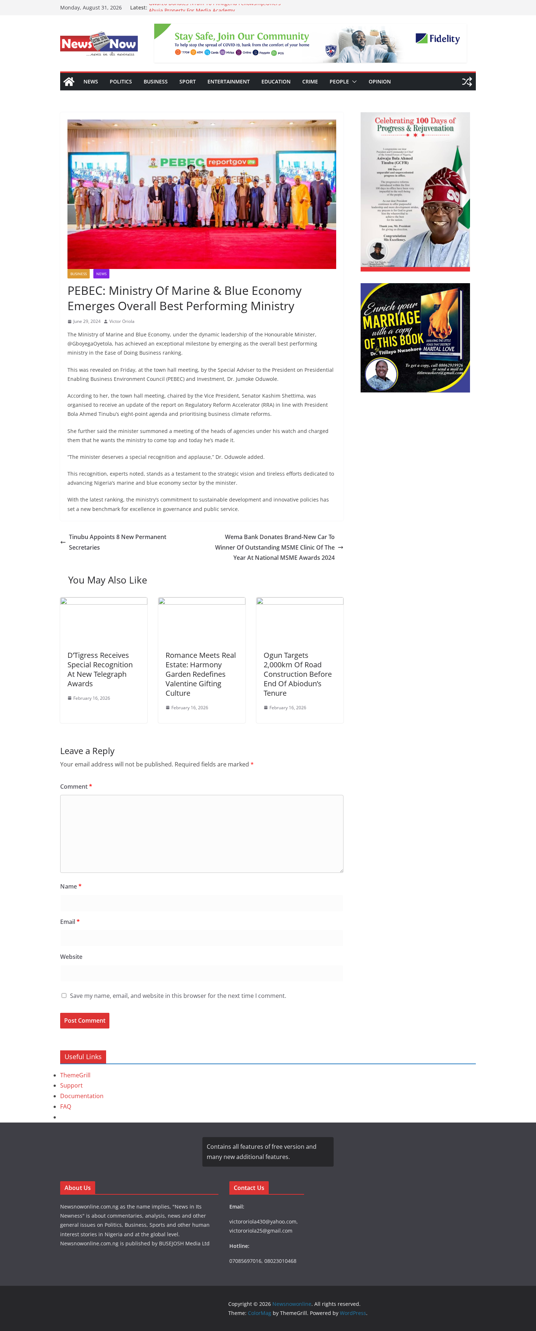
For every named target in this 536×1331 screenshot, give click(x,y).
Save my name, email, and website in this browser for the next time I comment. (178, 996)
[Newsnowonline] (69, 81)
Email (70, 922)
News (90, 81)
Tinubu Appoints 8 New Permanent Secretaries (117, 542)
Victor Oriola (122, 321)
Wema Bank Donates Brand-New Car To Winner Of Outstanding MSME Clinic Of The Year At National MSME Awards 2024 (275, 547)
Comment (76, 786)
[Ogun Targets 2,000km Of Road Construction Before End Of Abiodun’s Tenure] (299, 602)
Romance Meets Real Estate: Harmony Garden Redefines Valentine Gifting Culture (201, 674)
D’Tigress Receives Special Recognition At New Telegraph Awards (100, 669)
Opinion (380, 81)
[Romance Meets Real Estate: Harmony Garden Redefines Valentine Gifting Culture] (201, 602)
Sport (187, 81)
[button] (353, 82)
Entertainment (228, 81)
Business (156, 81)
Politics (121, 81)
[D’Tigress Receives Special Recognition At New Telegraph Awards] (103, 602)
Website (71, 957)
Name (71, 886)
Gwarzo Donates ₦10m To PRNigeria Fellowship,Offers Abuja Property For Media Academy (215, 11)
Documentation (82, 1096)
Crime (310, 81)
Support (71, 1085)
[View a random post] (467, 81)
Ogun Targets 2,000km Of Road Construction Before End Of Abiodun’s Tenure (298, 674)
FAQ (65, 1106)
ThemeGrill (75, 1075)
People (339, 81)
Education (276, 81)
